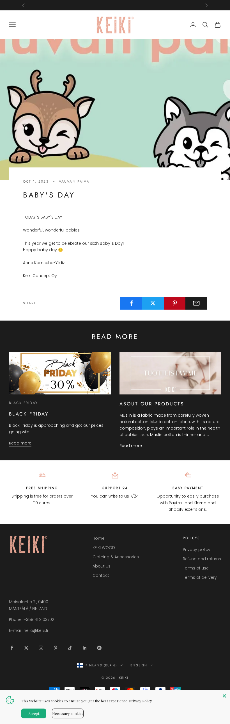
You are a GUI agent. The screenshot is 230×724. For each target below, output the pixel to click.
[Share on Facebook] (131, 303)
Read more (20, 443)
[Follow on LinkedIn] (85, 648)
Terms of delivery (200, 577)
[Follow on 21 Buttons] (99, 648)
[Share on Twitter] (153, 303)
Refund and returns (202, 559)
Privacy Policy (140, 700)
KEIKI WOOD (104, 547)
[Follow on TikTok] (70, 648)
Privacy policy (196, 549)
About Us (102, 566)
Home (99, 538)
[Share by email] (196, 303)
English (138, 665)
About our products (151, 403)
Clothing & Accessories (116, 557)
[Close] (224, 696)
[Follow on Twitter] (26, 648)
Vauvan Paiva (74, 181)
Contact (101, 575)
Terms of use (196, 568)
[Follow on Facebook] (12, 648)
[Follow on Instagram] (41, 648)
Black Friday (23, 402)
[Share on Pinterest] (174, 303)
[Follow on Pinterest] (55, 648)
